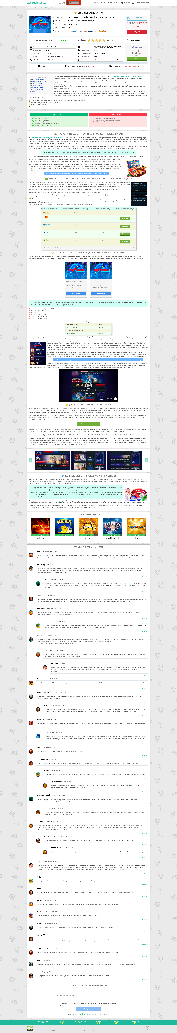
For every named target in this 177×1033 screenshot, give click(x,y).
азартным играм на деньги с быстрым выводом (128, 76)
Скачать (137, 58)
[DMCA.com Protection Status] (30, 1027)
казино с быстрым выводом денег (54, 501)
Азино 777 (126, 1027)
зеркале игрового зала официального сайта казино (48, 138)
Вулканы (127, 3)
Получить (136, 32)
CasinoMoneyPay (36, 3)
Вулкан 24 (52, 1027)
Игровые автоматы (142, 3)
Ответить (145, 561)
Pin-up (89, 1027)
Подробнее (125, 218)
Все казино (101, 3)
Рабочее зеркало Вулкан (88, 424)
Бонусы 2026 (114, 3)
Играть (39, 31)
